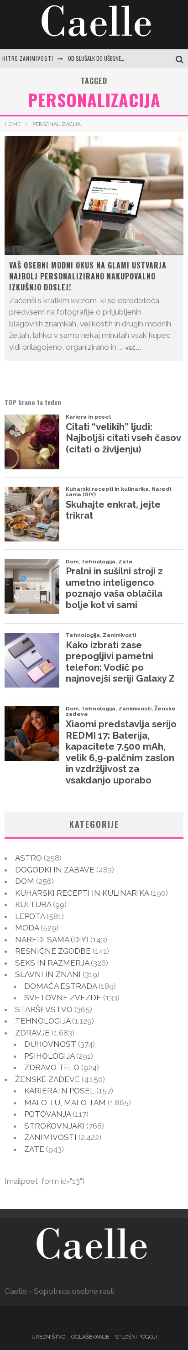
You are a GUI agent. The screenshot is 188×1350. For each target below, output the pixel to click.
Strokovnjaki (54, 1125)
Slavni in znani (48, 974)
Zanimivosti (50, 1137)
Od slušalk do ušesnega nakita (106, 58)
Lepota (30, 916)
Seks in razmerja (52, 962)
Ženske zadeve (47, 1079)
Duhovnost (50, 1044)
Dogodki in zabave (54, 869)
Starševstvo (44, 1009)
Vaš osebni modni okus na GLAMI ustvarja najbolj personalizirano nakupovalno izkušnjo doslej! (88, 276)
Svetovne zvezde (62, 997)
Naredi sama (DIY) (52, 939)
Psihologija (49, 1056)
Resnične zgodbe (53, 951)
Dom (24, 881)
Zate (34, 1149)
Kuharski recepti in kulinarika (82, 893)
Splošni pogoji (136, 1337)
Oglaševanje (90, 1337)
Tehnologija (42, 1020)
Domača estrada (60, 986)
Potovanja (47, 1114)
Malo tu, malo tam (65, 1102)
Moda (27, 927)
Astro (28, 857)
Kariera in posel (59, 1090)
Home (13, 124)
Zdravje (32, 1032)
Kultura (33, 904)
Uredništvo (48, 1337)
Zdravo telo (51, 1067)
